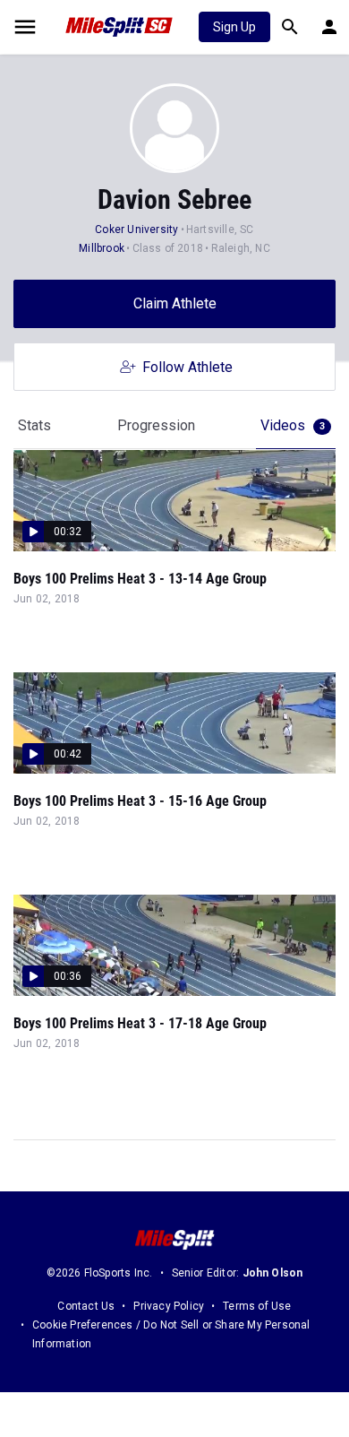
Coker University (136, 229)
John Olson (273, 1273)
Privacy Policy (168, 1306)
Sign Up (234, 27)
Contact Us (86, 1306)
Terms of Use (257, 1306)
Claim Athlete (175, 303)
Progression (156, 425)
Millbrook (101, 248)
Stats (34, 425)
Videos (292, 425)
